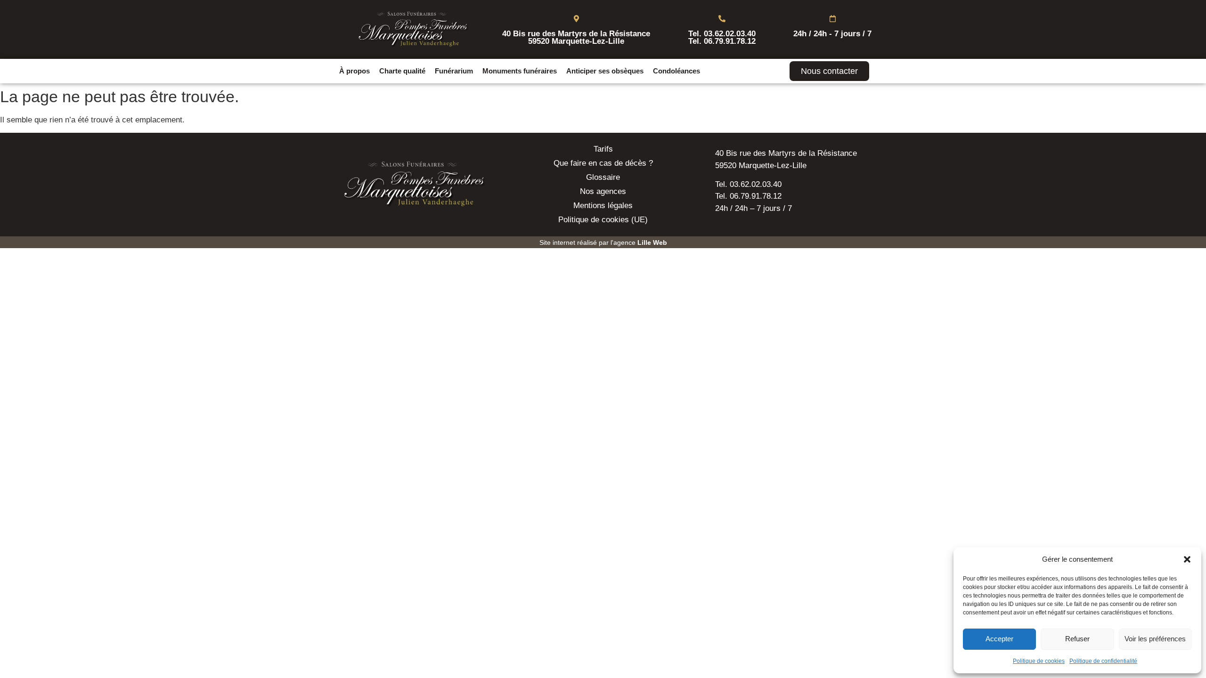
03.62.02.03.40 (730, 33)
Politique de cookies (1039, 661)
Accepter (999, 639)
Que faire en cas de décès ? (603, 163)
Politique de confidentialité (1103, 661)
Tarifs (603, 149)
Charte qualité (402, 71)
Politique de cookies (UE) (603, 219)
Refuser (1077, 639)
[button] (1187, 559)
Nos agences (603, 191)
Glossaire (603, 177)
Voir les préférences (1155, 639)
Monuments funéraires (519, 71)
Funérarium (454, 71)
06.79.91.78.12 (730, 41)
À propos (354, 71)
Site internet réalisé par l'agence (603, 242)
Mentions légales (603, 205)
